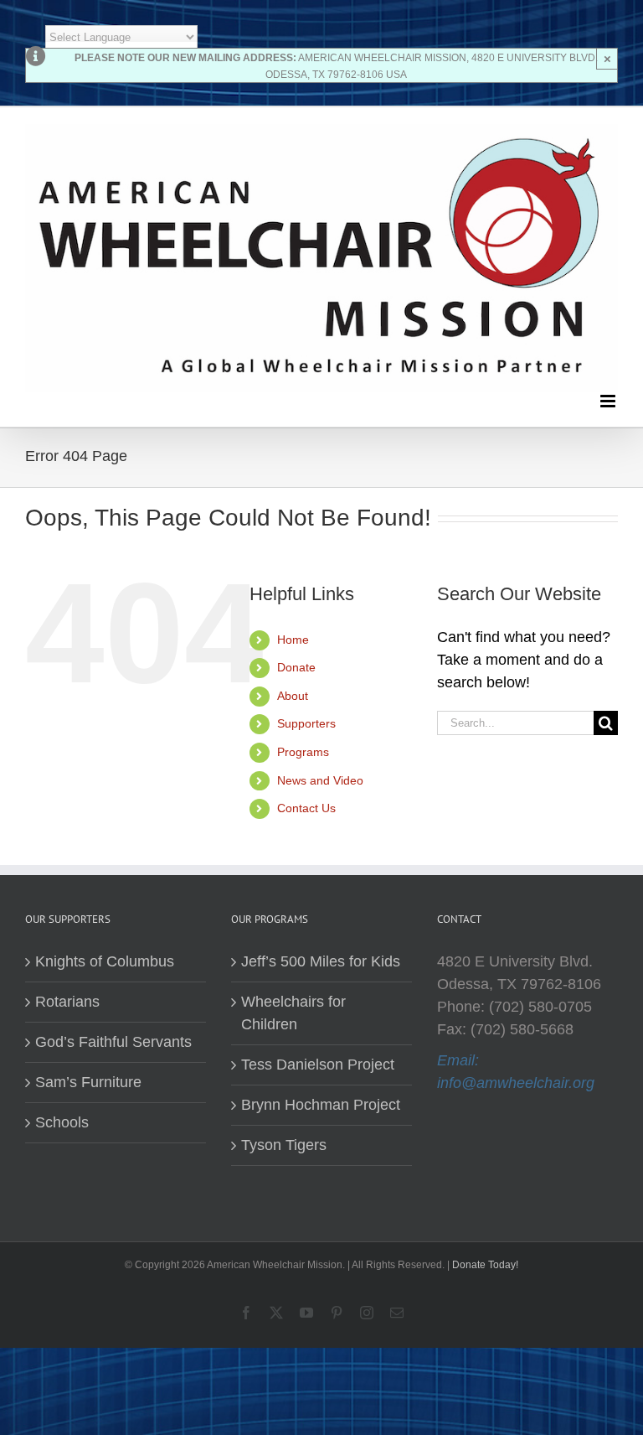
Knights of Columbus (104, 961)
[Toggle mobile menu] (609, 401)
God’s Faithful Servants (113, 1042)
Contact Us (306, 808)
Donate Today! (485, 1265)
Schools (62, 1122)
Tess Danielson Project (317, 1064)
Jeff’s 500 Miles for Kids (320, 961)
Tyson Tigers (284, 1145)
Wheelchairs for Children (293, 1013)
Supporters (306, 723)
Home (293, 639)
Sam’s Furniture (88, 1082)
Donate (296, 667)
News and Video (320, 780)
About (292, 695)
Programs (303, 752)
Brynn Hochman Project (320, 1104)
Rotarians (67, 1001)
